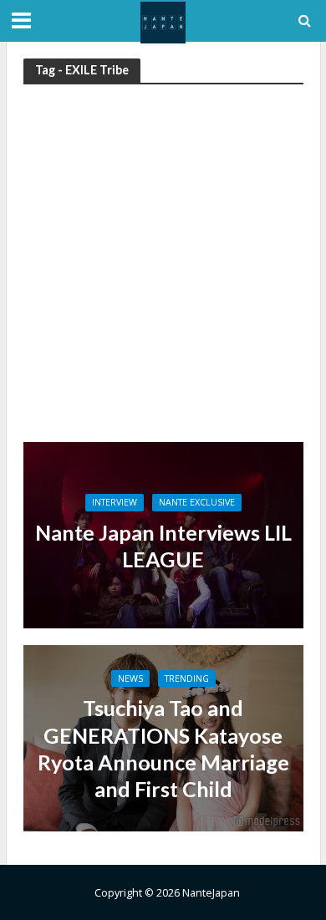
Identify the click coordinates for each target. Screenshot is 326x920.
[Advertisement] (163, 271)
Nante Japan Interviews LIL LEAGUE (163, 546)
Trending (187, 678)
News (130, 678)
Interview (114, 502)
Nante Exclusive (197, 502)
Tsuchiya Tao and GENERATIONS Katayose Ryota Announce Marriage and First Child (163, 748)
